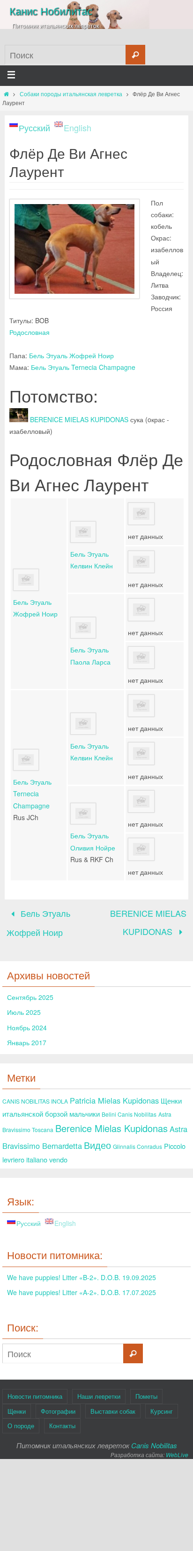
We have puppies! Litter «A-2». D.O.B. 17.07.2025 (81, 1286)
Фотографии (58, 1405)
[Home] (6, 94)
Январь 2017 (26, 1036)
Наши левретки (98, 1390)
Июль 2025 (24, 1006)
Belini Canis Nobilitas (129, 1108)
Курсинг (161, 1405)
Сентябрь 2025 (30, 991)
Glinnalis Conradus (137, 1140)
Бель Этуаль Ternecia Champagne (83, 367)
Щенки (16, 1405)
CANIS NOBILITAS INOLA (35, 1095)
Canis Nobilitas (154, 1439)
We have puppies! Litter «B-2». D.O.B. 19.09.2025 (81, 1271)
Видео (97, 1139)
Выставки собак (112, 1405)
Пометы (146, 1390)
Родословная (29, 332)
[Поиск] (135, 54)
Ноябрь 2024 (27, 1021)
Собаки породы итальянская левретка (71, 94)
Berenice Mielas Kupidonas (111, 1122)
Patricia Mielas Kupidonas (114, 1094)
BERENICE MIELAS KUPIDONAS (79, 419)
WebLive (177, 1448)
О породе (20, 1419)
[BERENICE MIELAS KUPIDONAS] (18, 419)
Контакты (62, 1419)
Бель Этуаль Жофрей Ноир (71, 355)
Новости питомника (34, 1390)
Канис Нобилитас (50, 10)
